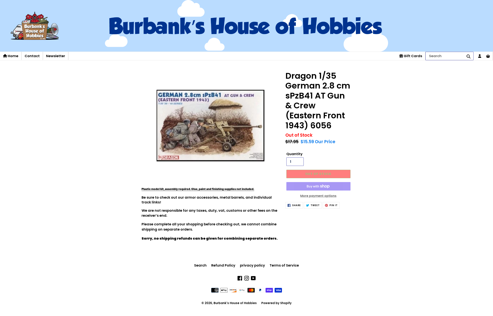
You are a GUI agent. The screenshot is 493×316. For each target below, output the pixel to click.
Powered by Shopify (276, 303)
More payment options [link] (318, 196)
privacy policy (252, 265)
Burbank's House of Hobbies (235, 303)
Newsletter (55, 56)
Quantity (294, 153)
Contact (32, 56)
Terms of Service (284, 265)
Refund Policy (223, 265)
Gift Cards (412, 56)
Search (200, 265)
